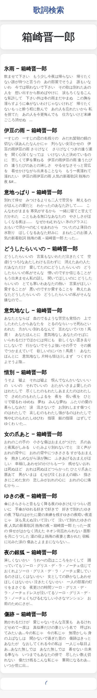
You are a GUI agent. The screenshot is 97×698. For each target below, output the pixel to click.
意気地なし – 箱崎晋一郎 (33, 310)
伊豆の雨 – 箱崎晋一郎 (30, 130)
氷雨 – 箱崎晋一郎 (25, 68)
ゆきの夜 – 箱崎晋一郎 (30, 496)
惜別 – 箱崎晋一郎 (25, 372)
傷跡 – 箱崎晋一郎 (25, 614)
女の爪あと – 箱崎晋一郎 (33, 434)
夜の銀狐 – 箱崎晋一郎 (30, 552)
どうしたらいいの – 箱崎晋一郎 (41, 248)
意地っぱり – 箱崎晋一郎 (33, 192)
